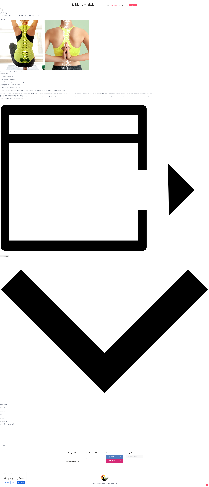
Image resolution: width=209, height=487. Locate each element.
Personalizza (7, 482)
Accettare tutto (21, 482)
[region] (14, 478)
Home (87, 456)
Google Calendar (3, 404)
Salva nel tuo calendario (4, 256)
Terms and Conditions (90, 458)
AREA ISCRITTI (122, 5)
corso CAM (2, 19)
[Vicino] (25, 473)
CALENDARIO (114, 5)
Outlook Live (2, 409)
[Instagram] (132, 5)
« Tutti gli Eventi (3, 12)
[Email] (134, 5)
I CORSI (108, 5)
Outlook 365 (2, 407)
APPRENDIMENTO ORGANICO (72, 456)
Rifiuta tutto (14, 482)
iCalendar (2, 406)
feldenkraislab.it (84, 5)
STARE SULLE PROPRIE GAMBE (72, 461)
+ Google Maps (14, 423)
